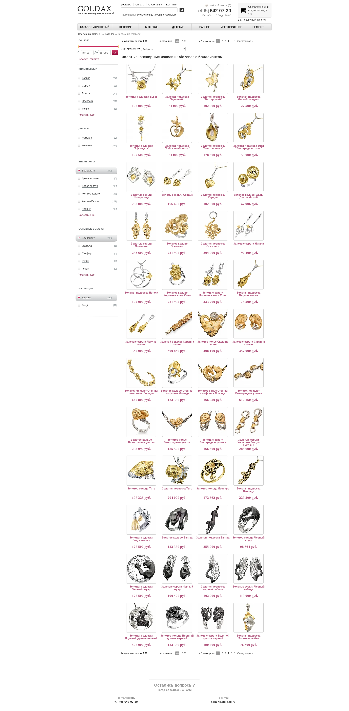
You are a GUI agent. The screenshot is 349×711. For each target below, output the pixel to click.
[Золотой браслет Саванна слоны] (177, 323)
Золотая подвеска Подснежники (141, 539)
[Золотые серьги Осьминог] (141, 225)
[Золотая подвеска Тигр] (177, 470)
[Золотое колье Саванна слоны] (212, 323)
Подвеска (87, 101)
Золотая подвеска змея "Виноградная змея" (248, 147)
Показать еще (86, 114)
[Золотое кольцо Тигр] (141, 470)
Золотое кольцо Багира (177, 537)
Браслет (87, 93)
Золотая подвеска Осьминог (213, 245)
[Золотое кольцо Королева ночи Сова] (177, 274)
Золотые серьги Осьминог (141, 245)
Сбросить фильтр (88, 59)
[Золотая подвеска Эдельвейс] (177, 78)
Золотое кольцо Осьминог (177, 245)
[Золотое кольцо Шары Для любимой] (248, 176)
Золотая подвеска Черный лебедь (213, 588)
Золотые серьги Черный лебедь (249, 588)
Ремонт (258, 27)
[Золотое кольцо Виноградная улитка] (141, 421)
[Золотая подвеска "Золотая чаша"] (212, 127)
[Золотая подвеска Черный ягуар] (141, 568)
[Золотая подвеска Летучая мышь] (248, 274)
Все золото (88, 170)
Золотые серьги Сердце (177, 194)
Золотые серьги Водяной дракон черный (212, 637)
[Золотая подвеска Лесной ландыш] (248, 78)
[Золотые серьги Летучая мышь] (141, 323)
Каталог (109, 34)
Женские (125, 27)
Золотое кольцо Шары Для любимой (248, 196)
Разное (204, 27)
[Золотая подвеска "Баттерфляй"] (212, 78)
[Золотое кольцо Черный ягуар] (248, 519)
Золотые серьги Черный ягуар (177, 588)
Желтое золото (91, 193)
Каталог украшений (94, 27)
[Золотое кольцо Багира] (177, 519)
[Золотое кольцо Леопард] (212, 470)
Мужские (152, 27)
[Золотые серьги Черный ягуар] (177, 568)
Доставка (126, 4)
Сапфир (86, 253)
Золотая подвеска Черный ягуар (141, 588)
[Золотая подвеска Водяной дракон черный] (141, 617)
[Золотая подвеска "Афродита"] (141, 127)
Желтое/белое (90, 201)
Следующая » (245, 41)
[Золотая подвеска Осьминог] (212, 225)
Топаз (85, 268)
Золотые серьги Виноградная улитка (213, 441)
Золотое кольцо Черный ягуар (248, 539)
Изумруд (87, 245)
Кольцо (86, 78)
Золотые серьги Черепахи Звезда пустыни (249, 442)
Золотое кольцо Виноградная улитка (141, 441)
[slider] (78, 46)
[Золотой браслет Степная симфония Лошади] (141, 372)
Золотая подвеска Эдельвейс (177, 98)
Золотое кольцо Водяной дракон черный (177, 637)
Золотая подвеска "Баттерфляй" (213, 98)
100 (184, 41)
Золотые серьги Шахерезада (141, 196)
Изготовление (231, 27)
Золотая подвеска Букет (141, 96)
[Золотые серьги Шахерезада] (141, 176)
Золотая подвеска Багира (212, 537)
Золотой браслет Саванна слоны (177, 343)
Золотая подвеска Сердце (213, 196)
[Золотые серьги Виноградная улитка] (212, 421)
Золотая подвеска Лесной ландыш (248, 98)
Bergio (85, 305)
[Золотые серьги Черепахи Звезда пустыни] (248, 421)
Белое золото (90, 186)
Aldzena (86, 297)
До (96, 52)
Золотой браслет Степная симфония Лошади (141, 392)
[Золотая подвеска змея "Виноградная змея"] (248, 127)
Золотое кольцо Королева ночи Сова (177, 294)
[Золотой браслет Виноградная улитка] (248, 372)
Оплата (140, 4)
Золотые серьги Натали (248, 243)
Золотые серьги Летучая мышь (141, 343)
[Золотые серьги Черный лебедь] (248, 568)
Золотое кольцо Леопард (212, 488)
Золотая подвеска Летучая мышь (248, 294)
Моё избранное (219, 5)
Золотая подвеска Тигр (177, 488)
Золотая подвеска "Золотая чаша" (213, 147)
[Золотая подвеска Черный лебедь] (212, 568)
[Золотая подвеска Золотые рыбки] (248, 617)
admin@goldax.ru (223, 701)
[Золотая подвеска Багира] (212, 519)
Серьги (86, 85)
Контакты (171, 4)
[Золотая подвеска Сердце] (212, 176)
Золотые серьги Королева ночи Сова (212, 294)
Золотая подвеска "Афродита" (141, 147)
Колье (85, 108)
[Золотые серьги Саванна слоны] (248, 323)
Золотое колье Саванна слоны (212, 343)
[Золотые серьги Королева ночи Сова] (212, 274)
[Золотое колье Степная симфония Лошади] (212, 372)
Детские (178, 27)
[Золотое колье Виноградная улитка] (177, 421)
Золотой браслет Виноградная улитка (248, 392)
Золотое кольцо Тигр (141, 488)
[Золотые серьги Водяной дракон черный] (212, 617)
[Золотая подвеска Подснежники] (141, 519)
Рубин (85, 261)
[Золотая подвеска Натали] (141, 274)
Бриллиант (88, 238)
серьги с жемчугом (165, 14)
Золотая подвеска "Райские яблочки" (177, 147)
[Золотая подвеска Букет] (141, 78)
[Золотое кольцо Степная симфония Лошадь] (177, 372)
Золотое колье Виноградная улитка (177, 441)
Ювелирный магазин (89, 34)
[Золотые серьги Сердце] (177, 176)
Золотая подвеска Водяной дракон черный (141, 637)
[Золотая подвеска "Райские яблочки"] (177, 127)
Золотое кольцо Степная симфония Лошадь (177, 392)
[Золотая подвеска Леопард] (248, 470)
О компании (155, 4)
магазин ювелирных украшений (95, 13)
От (79, 52)
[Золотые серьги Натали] (248, 225)
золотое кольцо (144, 14)
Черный (86, 209)
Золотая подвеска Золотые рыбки (248, 637)
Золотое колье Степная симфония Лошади (213, 392)
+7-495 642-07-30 (126, 701)
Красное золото (91, 178)
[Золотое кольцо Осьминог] (177, 225)
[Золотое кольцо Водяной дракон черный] (177, 617)
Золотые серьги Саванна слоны (248, 343)
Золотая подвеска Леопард (248, 490)
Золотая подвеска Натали (141, 292)
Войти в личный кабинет (252, 19)
